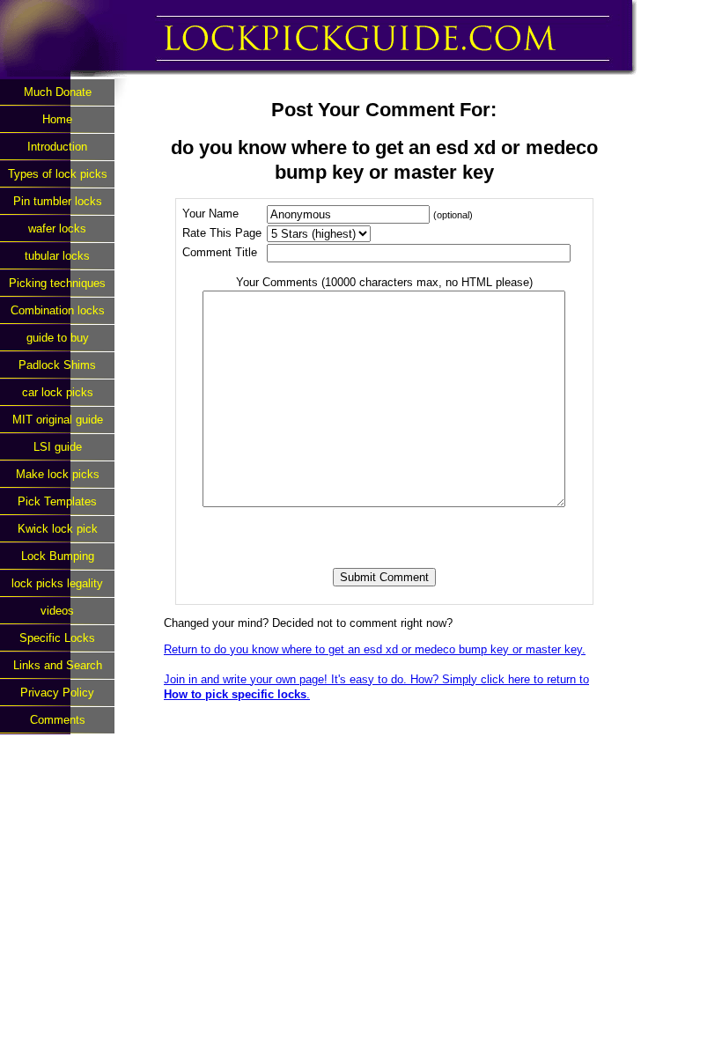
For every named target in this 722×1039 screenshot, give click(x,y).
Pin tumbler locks (57, 201)
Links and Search (57, 665)
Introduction (57, 146)
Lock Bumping (57, 556)
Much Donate (58, 92)
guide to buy (57, 337)
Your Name (210, 213)
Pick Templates (57, 501)
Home (57, 119)
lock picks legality (57, 583)
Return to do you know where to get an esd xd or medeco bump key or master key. (375, 649)
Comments (57, 719)
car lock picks (57, 392)
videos (57, 610)
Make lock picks (57, 474)
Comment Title (219, 252)
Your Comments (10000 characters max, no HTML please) (384, 282)
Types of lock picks (57, 174)
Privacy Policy (57, 692)
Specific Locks (57, 638)
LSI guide (57, 446)
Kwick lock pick (58, 528)
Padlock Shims (57, 365)
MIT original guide (57, 419)
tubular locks (57, 255)
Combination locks (58, 310)
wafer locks (57, 228)
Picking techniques (57, 283)
